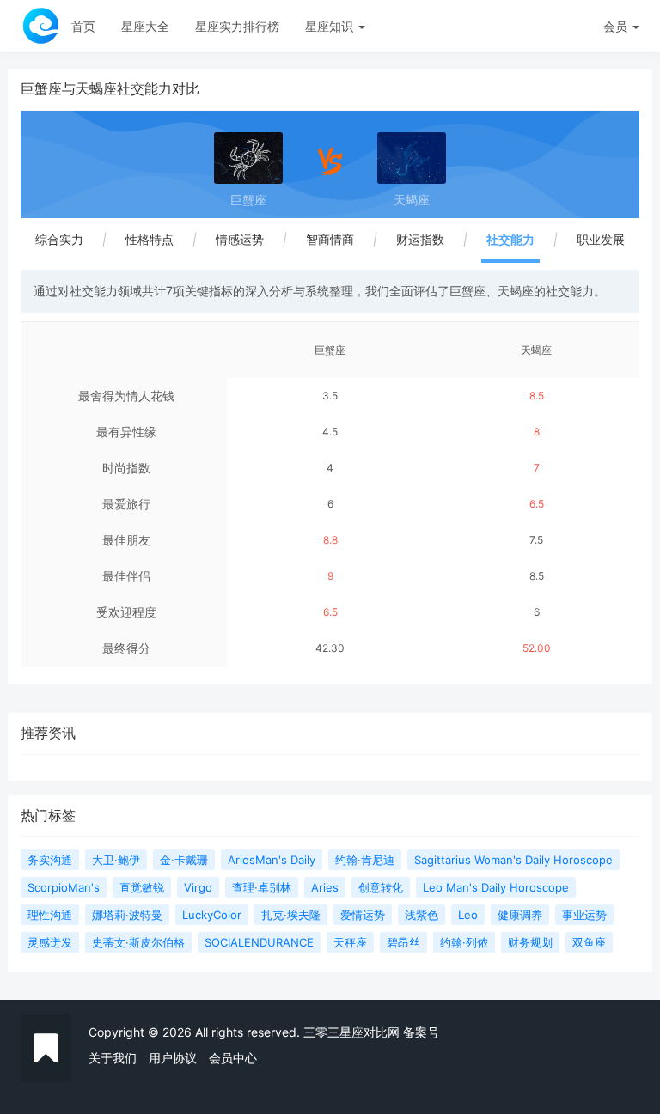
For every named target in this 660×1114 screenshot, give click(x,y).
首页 (83, 26)
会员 (615, 26)
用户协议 (173, 1057)
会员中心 (233, 1057)
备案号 (421, 1032)
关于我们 (113, 1057)
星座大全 (145, 26)
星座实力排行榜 (237, 26)
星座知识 (331, 26)
